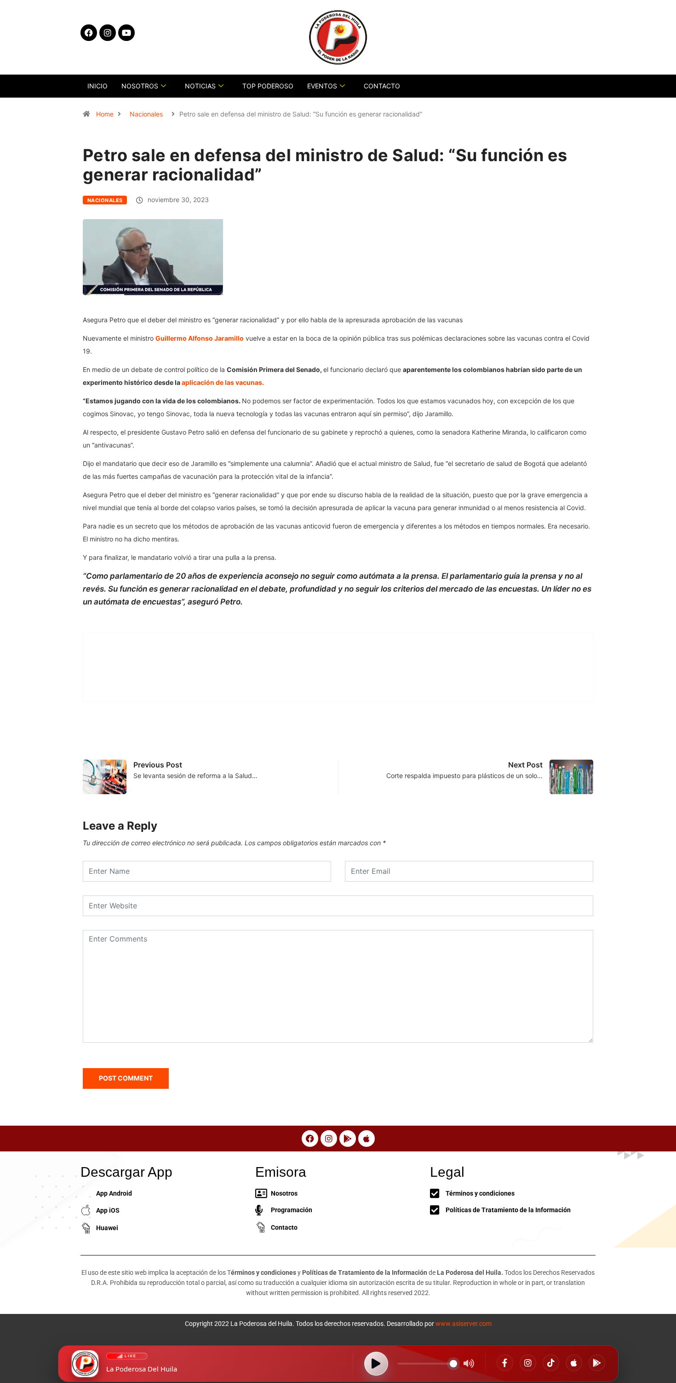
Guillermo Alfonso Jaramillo (199, 338)
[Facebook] (505, 1362)
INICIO (97, 86)
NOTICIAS (200, 86)
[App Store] (574, 1362)
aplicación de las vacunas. (223, 382)
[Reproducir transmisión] (376, 1364)
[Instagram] (528, 1362)
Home (105, 114)
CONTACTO (382, 86)
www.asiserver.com (463, 1323)
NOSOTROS (139, 86)
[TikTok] (551, 1362)
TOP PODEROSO (267, 86)
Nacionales (146, 114)
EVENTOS (322, 86)
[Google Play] (597, 1362)
